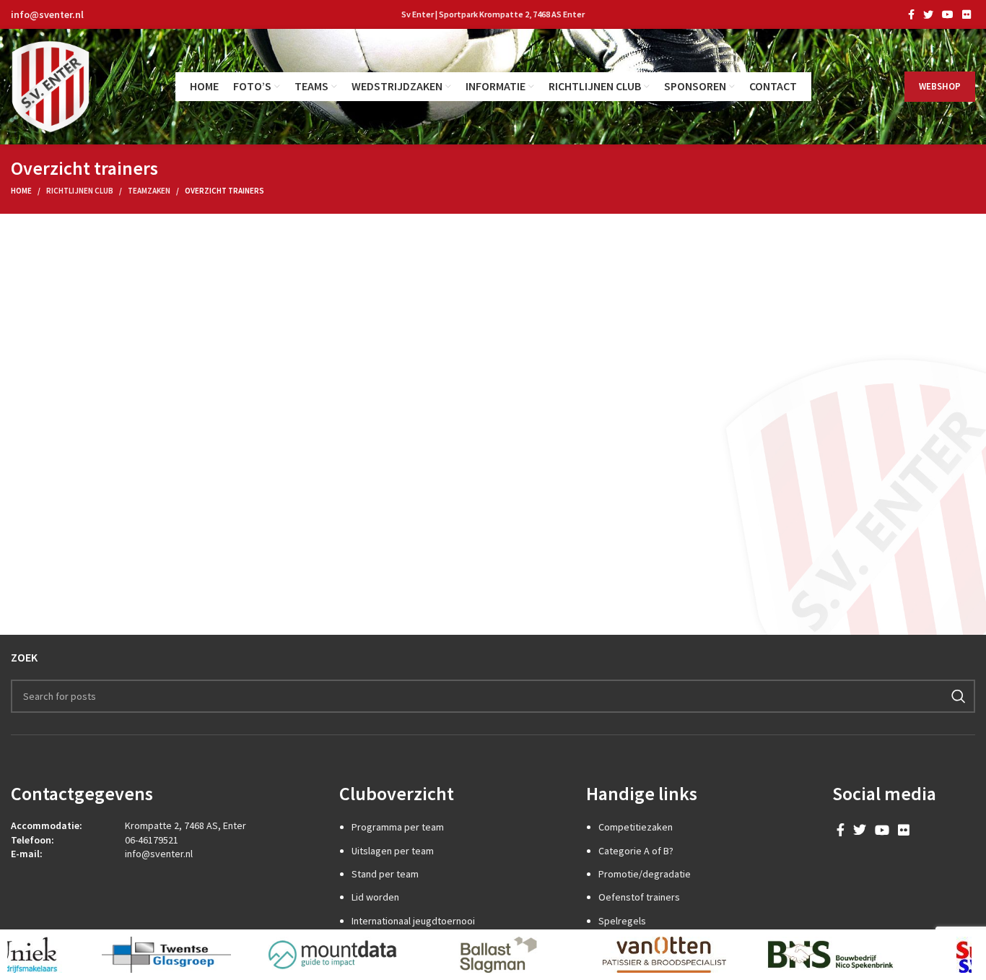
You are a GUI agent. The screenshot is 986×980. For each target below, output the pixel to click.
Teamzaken (149, 191)
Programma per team (398, 826)
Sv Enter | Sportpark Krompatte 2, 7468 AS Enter (493, 14)
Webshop (940, 86)
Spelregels (622, 920)
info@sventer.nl (47, 14)
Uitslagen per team (393, 850)
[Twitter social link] (928, 14)
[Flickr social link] (966, 14)
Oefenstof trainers (639, 896)
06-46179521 (151, 839)
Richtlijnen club (79, 191)
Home (21, 191)
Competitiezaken (635, 826)
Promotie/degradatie (644, 873)
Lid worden (375, 896)
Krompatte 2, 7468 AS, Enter (185, 825)
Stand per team (385, 873)
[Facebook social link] (911, 14)
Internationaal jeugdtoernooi (413, 920)
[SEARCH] (958, 696)
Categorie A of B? (635, 850)
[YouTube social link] (948, 14)
